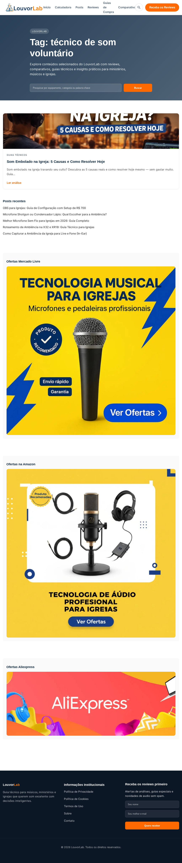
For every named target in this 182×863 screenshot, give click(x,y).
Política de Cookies (76, 799)
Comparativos (127, 7)
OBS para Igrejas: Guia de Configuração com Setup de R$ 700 (44, 208)
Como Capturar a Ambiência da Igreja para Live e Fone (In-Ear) (45, 233)
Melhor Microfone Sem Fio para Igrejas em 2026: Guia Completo (46, 220)
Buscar (138, 88)
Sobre (68, 813)
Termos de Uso (73, 806)
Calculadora (63, 7)
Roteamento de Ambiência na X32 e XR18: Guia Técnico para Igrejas (48, 227)
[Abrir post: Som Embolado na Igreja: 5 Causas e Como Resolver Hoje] (91, 131)
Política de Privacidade (78, 791)
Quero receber (152, 825)
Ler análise (14, 182)
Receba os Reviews (162, 7)
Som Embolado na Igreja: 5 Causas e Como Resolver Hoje (56, 162)
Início (47, 7)
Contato (69, 820)
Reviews (93, 7)
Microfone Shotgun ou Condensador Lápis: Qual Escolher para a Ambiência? (55, 214)
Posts (79, 7)
